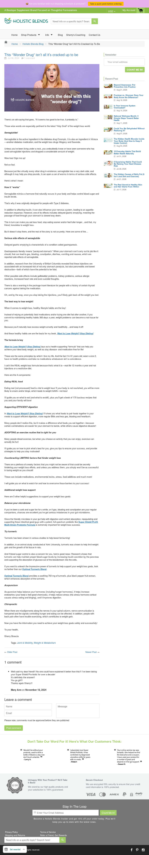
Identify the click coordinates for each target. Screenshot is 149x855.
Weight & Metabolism (45, 642)
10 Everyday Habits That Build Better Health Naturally (127, 152)
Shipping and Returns (15, 835)
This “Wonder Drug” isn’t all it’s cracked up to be (41, 54)
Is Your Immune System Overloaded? (124, 106)
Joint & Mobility (25, 642)
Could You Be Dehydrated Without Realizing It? (129, 129)
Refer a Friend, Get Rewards (53, 835)
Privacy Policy (11, 832)
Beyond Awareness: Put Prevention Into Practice (124, 85)
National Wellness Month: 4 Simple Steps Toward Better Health (126, 118)
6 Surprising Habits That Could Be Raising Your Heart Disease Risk (128, 163)
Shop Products (29, 35)
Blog (60, 35)
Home (14, 35)
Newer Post (91, 651)
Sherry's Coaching (75, 35)
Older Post (12, 651)
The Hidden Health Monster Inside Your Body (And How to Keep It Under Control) (129, 140)
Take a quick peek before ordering (105, 4)
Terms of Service (48, 832)
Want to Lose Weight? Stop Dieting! (25, 413)
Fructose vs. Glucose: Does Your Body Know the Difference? (128, 96)
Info (47, 35)
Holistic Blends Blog (33, 44)
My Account (129, 10)
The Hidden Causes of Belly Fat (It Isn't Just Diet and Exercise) (129, 175)
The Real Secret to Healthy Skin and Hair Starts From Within (128, 185)
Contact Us (94, 35)
